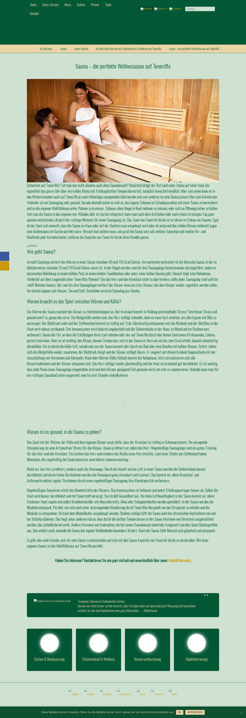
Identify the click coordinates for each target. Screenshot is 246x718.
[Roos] (141, 694)
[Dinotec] (105, 694)
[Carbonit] (157, 694)
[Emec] (173, 694)
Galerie (81, 4)
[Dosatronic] (124, 694)
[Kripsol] (89, 694)
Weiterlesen (195, 712)
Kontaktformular (179, 560)
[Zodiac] (73, 694)
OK (179, 712)
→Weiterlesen (149, 610)
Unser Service (50, 4)
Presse (95, 4)
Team (108, 4)
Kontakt (34, 13)
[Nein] (241, 713)
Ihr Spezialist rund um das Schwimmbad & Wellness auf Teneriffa (128, 48)
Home (33, 4)
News (67, 4)
